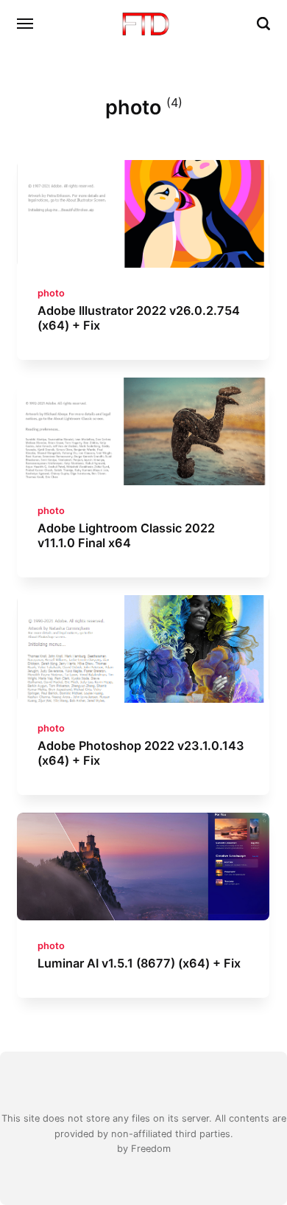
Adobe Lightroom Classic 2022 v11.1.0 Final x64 (127, 535)
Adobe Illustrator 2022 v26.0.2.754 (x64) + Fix (139, 318)
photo (51, 292)
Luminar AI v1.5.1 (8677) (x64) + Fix (139, 963)
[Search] (263, 23)
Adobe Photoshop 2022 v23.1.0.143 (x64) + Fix (141, 753)
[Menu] (26, 23)
